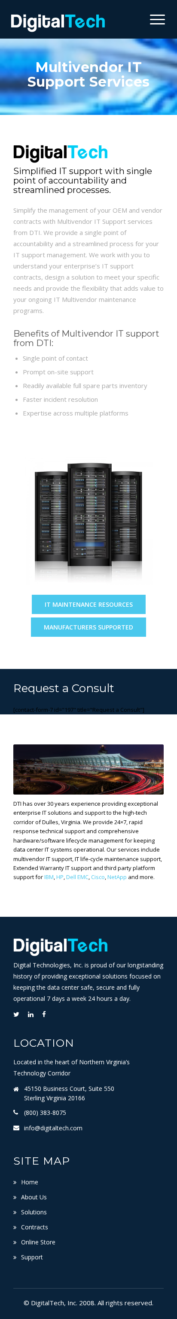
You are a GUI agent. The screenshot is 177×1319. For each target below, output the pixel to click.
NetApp (117, 877)
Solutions (34, 1212)
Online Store (38, 1242)
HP (60, 877)
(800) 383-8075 (45, 1112)
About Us (34, 1197)
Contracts (34, 1227)
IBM (49, 877)
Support (32, 1257)
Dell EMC (77, 877)
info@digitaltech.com (53, 1128)
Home (29, 1182)
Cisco (98, 877)
